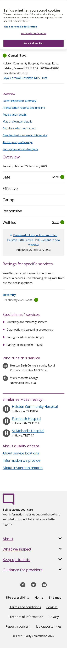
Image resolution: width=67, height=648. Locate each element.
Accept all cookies (33, 43)
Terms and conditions (25, 607)
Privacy (54, 617)
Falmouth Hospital (26, 418)
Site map (55, 597)
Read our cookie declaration (20, 26)
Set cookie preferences (33, 33)
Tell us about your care (18, 509)
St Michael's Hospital (28, 430)
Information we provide (21, 460)
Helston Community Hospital (35, 406)
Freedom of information (25, 617)
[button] (33, 55)
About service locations (21, 453)
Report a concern (17, 626)
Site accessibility (17, 597)
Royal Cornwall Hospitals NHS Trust (25, 78)
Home (39, 597)
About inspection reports (23, 467)
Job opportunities (49, 626)
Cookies (52, 607)
